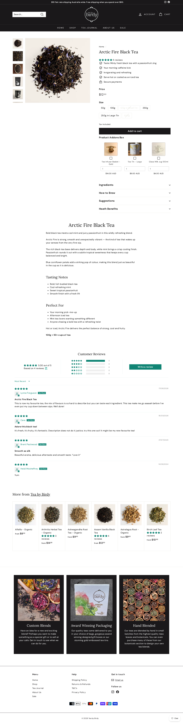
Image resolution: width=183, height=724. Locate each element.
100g (112, 108)
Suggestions (107, 200)
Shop (73, 28)
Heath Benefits (108, 208)
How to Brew (107, 193)
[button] (106, 60)
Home (60, 28)
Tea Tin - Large (135, 161)
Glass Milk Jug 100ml (158, 161)
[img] (21, 388)
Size (101, 102)
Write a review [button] (145, 366)
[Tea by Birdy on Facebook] (117, 691)
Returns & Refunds (81, 684)
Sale (123, 28)
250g (145, 108)
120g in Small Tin (129, 108)
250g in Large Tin (110, 115)
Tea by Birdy (40, 494)
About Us (109, 28)
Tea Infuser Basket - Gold (111, 162)
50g (103, 108)
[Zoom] (57, 70)
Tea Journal (89, 28)
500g (127, 115)
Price (102, 89)
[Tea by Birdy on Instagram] (112, 691)
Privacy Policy (79, 692)
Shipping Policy (79, 680)
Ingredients (106, 185)
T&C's (74, 688)
